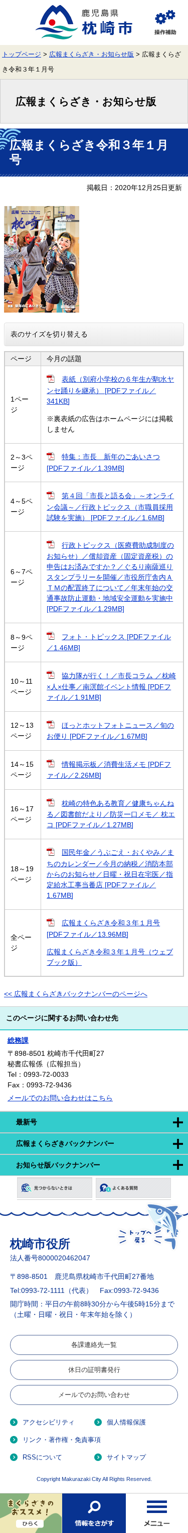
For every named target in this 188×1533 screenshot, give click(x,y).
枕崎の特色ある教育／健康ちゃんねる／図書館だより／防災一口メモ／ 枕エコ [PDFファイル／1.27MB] (111, 814)
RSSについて (42, 1457)
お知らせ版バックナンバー (58, 1165)
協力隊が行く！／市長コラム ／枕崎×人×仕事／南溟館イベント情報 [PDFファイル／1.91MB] (111, 686)
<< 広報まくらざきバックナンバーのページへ (75, 994)
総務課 (18, 1040)
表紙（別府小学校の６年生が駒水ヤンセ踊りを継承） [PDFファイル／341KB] (110, 390)
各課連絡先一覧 (94, 1344)
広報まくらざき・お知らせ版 (91, 54)
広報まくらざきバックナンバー (65, 1143)
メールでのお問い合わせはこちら (60, 1098)
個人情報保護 (126, 1422)
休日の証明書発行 (94, 1369)
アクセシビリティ (49, 1422)
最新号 (26, 1122)
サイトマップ (126, 1457)
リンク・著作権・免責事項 (62, 1439)
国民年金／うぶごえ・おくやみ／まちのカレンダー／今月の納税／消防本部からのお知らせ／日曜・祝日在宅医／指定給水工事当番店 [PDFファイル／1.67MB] (110, 873)
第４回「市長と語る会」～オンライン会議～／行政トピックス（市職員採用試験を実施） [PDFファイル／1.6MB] (110, 506)
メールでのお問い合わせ (94, 1394)
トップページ (21, 54)
